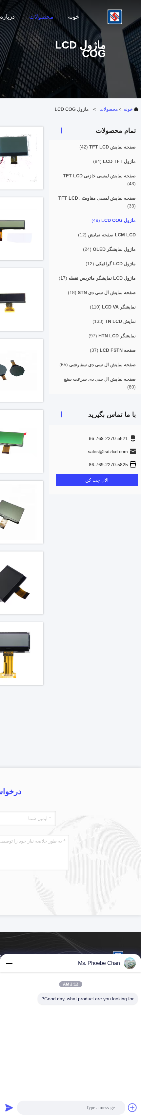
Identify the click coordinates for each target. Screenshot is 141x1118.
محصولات (41, 16)
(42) (107, 147)
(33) (97, 202)
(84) (114, 161)
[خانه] (114, 16)
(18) (102, 292)
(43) (99, 179)
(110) (113, 306)
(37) (113, 350)
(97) (112, 335)
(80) (100, 382)
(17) (97, 278)
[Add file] (132, 1107)
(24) (109, 249)
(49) (113, 220)
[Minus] (9, 963)
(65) (97, 364)
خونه (73, 16)
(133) (114, 321)
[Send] (9, 1107)
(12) (107, 234)
